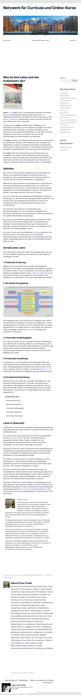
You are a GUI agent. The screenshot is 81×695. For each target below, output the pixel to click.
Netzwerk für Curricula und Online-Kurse (39, 7)
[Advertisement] (40, 57)
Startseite (7, 40)
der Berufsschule (17, 438)
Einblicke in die (45, 369)
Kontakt (73, 40)
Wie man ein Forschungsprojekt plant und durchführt (68, 115)
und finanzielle (25, 489)
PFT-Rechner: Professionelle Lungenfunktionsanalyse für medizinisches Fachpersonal (68, 98)
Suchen (62, 78)
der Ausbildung (12, 119)
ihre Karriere (30, 330)
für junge (36, 232)
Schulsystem (26, 575)
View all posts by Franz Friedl (23, 673)
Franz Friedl (7, 578)
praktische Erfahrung (39, 273)
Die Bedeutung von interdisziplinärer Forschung (66, 107)
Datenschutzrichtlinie (40, 40)
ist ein (10, 112)
